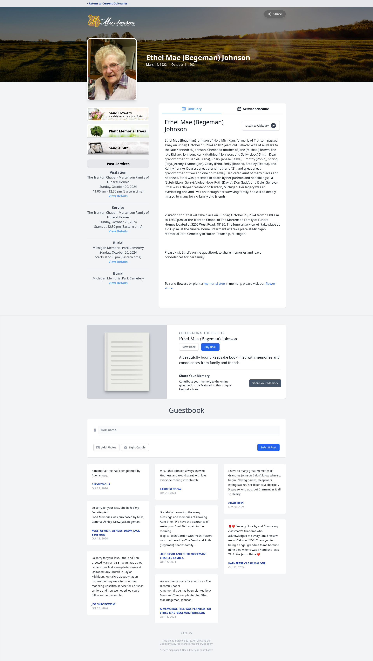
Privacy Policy (175, 643)
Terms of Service (197, 643)
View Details (118, 196)
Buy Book (210, 347)
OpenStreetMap (190, 650)
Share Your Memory (265, 383)
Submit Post (268, 447)
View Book (188, 347)
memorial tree (214, 283)
